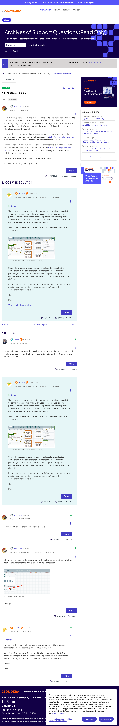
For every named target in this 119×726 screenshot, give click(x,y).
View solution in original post (20, 305)
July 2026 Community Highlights (94, 118)
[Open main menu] (116, 20)
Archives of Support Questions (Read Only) (36, 74)
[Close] (113, 691)
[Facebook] (2, 701)
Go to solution (69, 88)
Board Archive (12, 74)
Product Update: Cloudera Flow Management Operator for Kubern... (96, 141)
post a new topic (96, 62)
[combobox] (67, 45)
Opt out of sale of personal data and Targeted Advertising (60, 720)
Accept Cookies (106, 719)
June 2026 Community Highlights (94, 125)
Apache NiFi (13, 99)
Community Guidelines (34, 691)
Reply (71, 170)
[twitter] (8, 701)
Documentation (40, 697)
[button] (74, 113)
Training (57, 9)
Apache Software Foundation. (35, 721)
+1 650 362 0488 (27, 713)
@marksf (15, 206)
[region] (81, 707)
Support (76, 9)
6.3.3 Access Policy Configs (61, 137)
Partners (66, 9)
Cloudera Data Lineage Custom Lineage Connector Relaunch (97, 132)
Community (45, 9)
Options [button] (7, 79)
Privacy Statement (58, 713)
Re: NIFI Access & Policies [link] (62, 74)
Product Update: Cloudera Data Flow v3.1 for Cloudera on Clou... (97, 149)
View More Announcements (99, 157)
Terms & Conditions (30, 718)
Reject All (89, 719)
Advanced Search (11, 51)
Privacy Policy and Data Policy (45, 718)
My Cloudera (8, 697)
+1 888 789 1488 (14, 710)
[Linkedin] (13, 701)
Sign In (6, 20)
